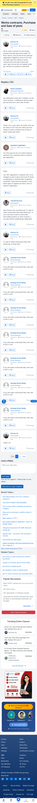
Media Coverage (28, 785)
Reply (13, 74)
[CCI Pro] (18, 685)
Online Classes (18, 621)
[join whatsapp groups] (24, 779)
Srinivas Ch (14, 42)
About (5, 785)
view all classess (17, 666)
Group (23, 764)
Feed (2, 758)
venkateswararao (16, 201)
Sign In (33, 10)
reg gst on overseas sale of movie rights (16, 562)
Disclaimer (30, 790)
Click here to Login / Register (12, 486)
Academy (6, 14)
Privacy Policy (8, 794)
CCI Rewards (5, 767)
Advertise (6, 790)
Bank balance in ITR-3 (10, 518)
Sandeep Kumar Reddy (18, 257)
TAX (2, 755)
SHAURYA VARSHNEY (18, 145)
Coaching (15, 14)
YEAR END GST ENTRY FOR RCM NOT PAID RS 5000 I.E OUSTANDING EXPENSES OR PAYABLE (18, 599)
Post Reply (6, 476)
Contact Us (20, 794)
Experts (22, 742)
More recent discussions (9, 548)
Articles (3, 739)
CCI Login (30, 794)
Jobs (29, 14)
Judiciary (4, 748)
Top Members (5, 764)
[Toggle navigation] (15, 10)
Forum (3, 742)
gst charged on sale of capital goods (15, 570)
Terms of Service (18, 790)
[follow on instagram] (11, 779)
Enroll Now (29, 632)
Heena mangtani (16, 89)
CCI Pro (22, 767)
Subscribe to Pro (20, 725)
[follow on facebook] (7, 779)
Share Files (23, 745)
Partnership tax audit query (12, 540)
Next (24, 456)
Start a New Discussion (18, 612)
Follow (29, 74)
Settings (4, 751)
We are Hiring (15, 785)
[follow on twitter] (2, 779)
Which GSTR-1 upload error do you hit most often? (18, 584)
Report (32, 71)
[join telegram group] (28, 779)
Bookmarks (5, 761)
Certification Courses (27, 751)
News (21, 739)
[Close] (35, 2)
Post (20, 548)
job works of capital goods (12, 566)
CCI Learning (24, 761)
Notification (24, 748)
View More (27, 606)
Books (22, 14)
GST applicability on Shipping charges (16, 593)
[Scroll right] (35, 14)
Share (21, 74)
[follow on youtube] (20, 779)
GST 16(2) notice (9, 589)
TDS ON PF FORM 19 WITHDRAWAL (15, 503)
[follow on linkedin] (15, 779)
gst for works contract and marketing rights (18, 574)
